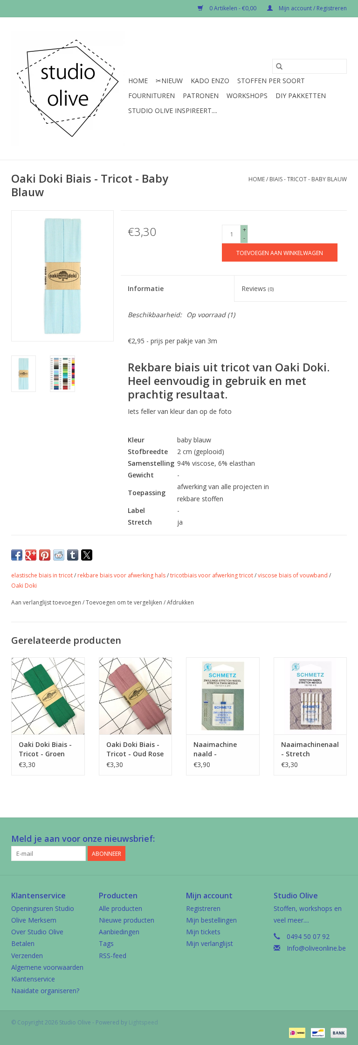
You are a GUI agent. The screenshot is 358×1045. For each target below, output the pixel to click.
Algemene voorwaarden (47, 967)
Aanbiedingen (119, 931)
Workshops (247, 95)
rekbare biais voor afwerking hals (121, 575)
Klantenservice (33, 978)
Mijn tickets (203, 931)
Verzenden (27, 955)
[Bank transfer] (337, 1032)
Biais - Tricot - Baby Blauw (308, 179)
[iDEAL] (296, 1032)
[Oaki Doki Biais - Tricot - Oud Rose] (135, 695)
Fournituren (151, 95)
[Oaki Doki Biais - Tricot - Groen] (48, 695)
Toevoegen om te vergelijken (125, 602)
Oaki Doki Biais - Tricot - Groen (45, 749)
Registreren (203, 908)
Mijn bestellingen (211, 920)
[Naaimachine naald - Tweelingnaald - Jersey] (223, 695)
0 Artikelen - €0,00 (233, 8)
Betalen (22, 943)
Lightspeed (143, 1022)
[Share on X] (86, 555)
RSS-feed (112, 955)
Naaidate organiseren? (45, 990)
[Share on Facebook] (16, 555)
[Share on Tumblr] (72, 555)
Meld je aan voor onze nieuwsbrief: (83, 839)
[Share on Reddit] (58, 555)
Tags (106, 943)
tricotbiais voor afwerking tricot (211, 575)
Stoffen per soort (271, 80)
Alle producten (120, 908)
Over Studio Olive (37, 931)
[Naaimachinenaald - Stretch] (310, 695)
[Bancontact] (317, 1032)
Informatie (146, 288)
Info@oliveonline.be (316, 948)
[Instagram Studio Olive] (339, 839)
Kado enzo (210, 80)
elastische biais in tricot (42, 575)
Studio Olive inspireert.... (172, 110)
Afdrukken (180, 602)
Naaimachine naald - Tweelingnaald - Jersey (219, 749)
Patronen (201, 95)
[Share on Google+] (30, 555)
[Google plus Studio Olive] (322, 839)
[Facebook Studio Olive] (305, 839)
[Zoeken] (279, 66)
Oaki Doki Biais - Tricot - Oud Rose (135, 749)
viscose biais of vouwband (293, 575)
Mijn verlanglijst (209, 943)
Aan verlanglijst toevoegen (47, 602)
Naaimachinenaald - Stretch (310, 749)
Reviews (257, 288)
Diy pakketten (300, 95)
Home (138, 80)
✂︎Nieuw (169, 80)
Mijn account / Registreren (312, 8)
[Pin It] (44, 555)
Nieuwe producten (126, 920)
